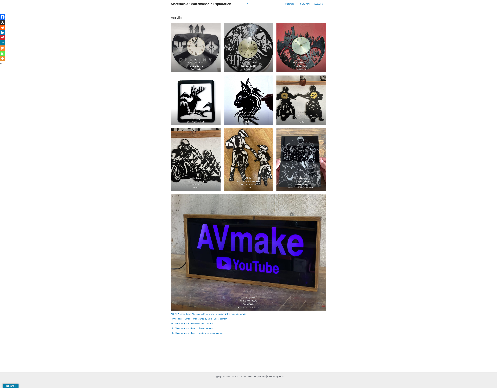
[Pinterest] (2, 37)
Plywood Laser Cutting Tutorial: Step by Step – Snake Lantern (199, 319)
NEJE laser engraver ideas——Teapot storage (192, 328)
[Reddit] (2, 27)
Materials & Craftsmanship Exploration (201, 4)
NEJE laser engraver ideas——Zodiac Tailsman (192, 323)
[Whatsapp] (2, 53)
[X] (2, 22)
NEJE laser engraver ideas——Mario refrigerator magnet (196, 333)
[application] (295, 4)
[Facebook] (2, 17)
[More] (2, 58)
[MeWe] (2, 42)
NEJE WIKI (305, 4)
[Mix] (2, 48)
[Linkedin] (2, 32)
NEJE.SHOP (318, 4)
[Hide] (1, 63)
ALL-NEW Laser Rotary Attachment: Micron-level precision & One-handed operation (209, 314)
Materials (289, 4)
